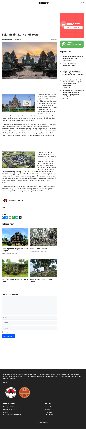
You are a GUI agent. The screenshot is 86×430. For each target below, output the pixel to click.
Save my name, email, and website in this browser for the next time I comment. (22, 332)
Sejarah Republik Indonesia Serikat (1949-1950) (71, 64)
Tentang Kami (49, 407)
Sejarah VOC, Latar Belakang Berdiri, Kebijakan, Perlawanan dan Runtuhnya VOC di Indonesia (73, 72)
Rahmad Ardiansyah (7, 39)
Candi (3, 210)
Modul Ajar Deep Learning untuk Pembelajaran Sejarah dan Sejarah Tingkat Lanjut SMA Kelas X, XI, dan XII (73, 93)
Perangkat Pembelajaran (10, 407)
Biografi (5, 412)
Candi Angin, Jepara (38, 249)
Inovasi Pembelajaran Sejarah (12, 414)
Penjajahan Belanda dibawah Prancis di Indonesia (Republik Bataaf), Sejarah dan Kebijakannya (72, 82)
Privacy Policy (49, 412)
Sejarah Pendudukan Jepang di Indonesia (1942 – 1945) (72, 57)
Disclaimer (48, 409)
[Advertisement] (29, 19)
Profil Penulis (49, 414)
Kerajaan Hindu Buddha (10, 409)
